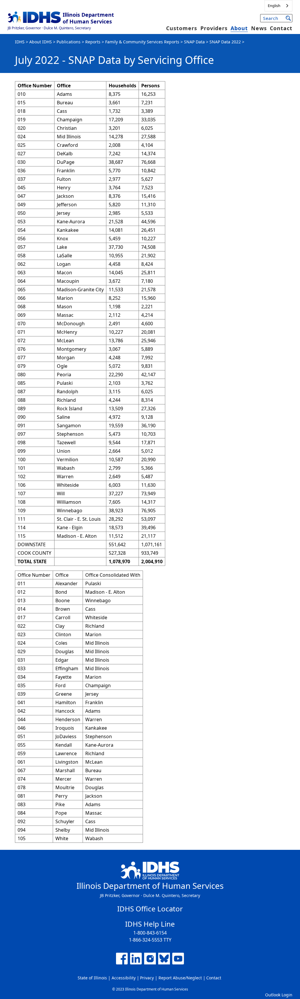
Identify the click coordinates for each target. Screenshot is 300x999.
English (274, 5)
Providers (214, 28)
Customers (181, 28)
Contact (281, 28)
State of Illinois (92, 978)
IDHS (20, 42)
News (259, 28)
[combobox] (278, 5)
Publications (69, 42)
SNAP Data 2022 (225, 42)
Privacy (147, 978)
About (239, 28)
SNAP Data (194, 42)
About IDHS (40, 42)
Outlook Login (278, 995)
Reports (92, 42)
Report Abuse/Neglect (180, 978)
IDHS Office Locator (150, 908)
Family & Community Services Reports (142, 42)
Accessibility (124, 978)
